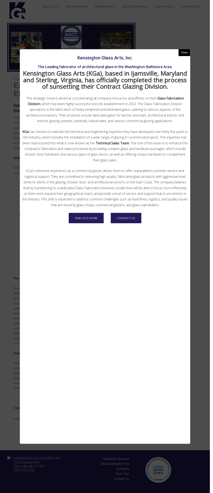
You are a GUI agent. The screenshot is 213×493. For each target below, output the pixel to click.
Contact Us (126, 218)
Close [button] (184, 52)
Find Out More (86, 218)
